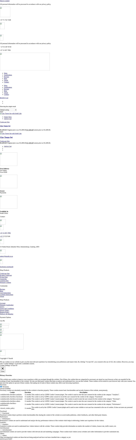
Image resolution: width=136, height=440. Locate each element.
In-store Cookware (6, 275)
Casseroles (3, 279)
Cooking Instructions (6, 294)
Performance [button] (4, 417)
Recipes (6, 77)
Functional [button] (3, 411)
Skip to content (4, 1)
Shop (5, 73)
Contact (6, 82)
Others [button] (2, 433)
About (6, 80)
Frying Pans (4, 277)
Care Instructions (5, 293)
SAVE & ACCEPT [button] (6, 439)
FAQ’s (2, 307)
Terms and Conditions (7, 308)
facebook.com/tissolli (6, 267)
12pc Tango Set (5, 126)
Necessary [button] (3, 385)
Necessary (5, 387)
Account (2, 303)
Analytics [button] (3, 422)
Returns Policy (4, 312)
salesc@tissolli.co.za (6, 256)
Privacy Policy (4, 310)
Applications (8, 75)
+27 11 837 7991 (5, 32)
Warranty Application (6, 305)
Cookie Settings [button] (5, 365)
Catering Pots (4, 281)
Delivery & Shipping (6, 314)
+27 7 (2, 236)
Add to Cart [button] (7, 119)
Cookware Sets (5, 122)
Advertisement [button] (4, 428)
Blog (5, 78)
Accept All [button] (13, 365)
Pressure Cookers (5, 282)
